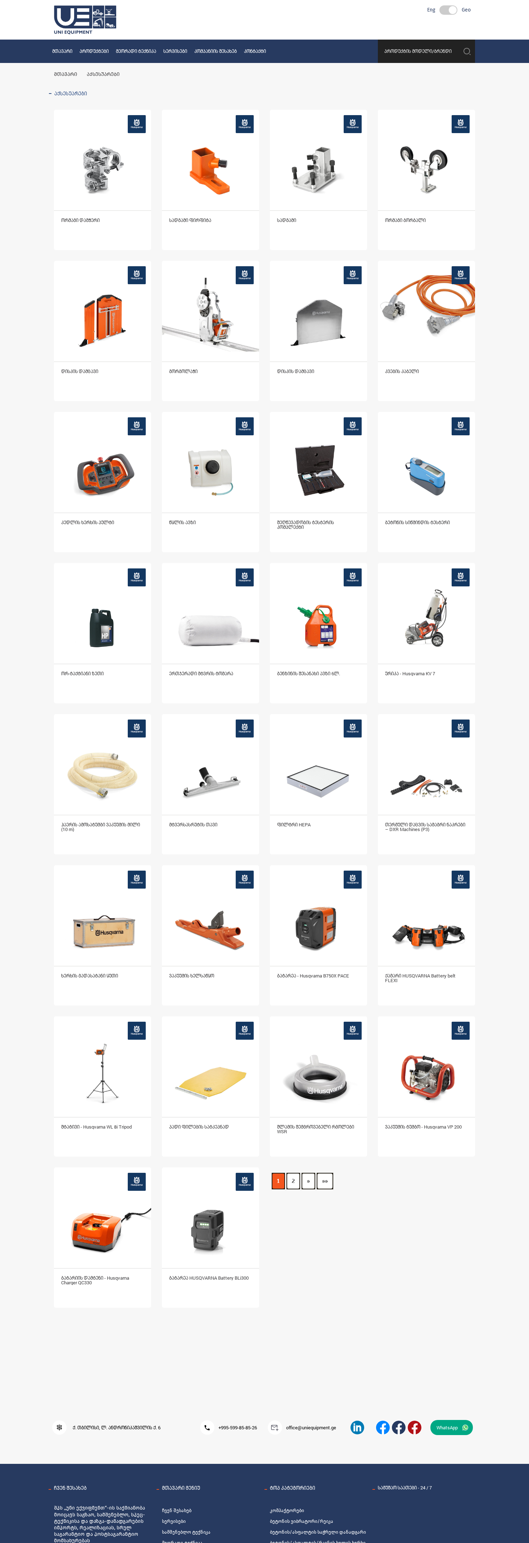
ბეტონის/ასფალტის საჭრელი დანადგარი (318, 1532)
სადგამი (286, 220)
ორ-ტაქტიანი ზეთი (82, 673)
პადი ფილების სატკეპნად (199, 1127)
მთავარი (62, 51)
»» (325, 1181)
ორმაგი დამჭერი (80, 220)
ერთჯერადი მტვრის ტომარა (201, 673)
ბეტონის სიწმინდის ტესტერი (417, 522)
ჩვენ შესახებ (176, 1510)
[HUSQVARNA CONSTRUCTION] (399, 1427)
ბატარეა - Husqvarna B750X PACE (313, 976)
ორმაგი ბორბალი (405, 220)
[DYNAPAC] (414, 1427)
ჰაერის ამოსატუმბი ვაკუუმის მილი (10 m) (100, 827)
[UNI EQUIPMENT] (383, 1427)
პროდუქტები (94, 51)
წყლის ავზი (182, 522)
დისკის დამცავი (79, 371)
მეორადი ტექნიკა (136, 51)
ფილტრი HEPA (294, 824)
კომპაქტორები (287, 1510)
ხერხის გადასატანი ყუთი (89, 976)
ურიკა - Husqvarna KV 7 (410, 673)
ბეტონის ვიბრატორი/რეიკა (301, 1521)
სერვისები (175, 51)
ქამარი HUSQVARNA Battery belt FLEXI (420, 978)
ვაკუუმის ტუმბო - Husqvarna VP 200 (423, 1127)
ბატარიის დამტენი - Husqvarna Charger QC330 (95, 1280)
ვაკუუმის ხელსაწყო (191, 976)
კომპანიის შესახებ (215, 51)
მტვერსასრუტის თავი (193, 824)
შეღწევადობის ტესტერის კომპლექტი (305, 524)
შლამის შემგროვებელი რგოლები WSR (315, 1129)
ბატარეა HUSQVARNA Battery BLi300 (209, 1278)
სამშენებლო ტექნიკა (186, 1532)
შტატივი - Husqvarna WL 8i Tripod (96, 1127)
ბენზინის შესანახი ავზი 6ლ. (308, 673)
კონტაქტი (255, 51)
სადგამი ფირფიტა (190, 220)
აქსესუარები (103, 74)
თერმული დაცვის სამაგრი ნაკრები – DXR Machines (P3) (425, 827)
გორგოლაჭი (183, 371)
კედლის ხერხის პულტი (87, 522)
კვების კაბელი (402, 371)
